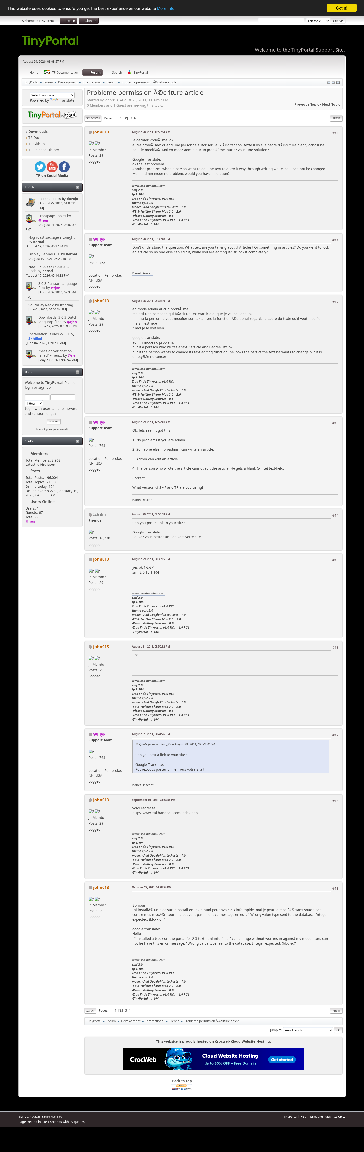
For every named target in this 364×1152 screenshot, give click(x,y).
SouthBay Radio (41, 305)
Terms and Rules (320, 1116)
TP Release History (43, 149)
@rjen (43, 220)
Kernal (38, 241)
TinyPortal (290, 1116)
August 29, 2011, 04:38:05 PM (151, 559)
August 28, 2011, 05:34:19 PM (151, 301)
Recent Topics (49, 198)
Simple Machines (52, 1116)
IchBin (99, 514)
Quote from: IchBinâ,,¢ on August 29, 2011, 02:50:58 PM (177, 744)
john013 (101, 132)
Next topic (331, 104)
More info (165, 8)
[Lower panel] (333, 82)
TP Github (36, 143)
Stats (29, 441)
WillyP (99, 239)
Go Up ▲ (339, 1116)
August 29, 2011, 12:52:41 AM (151, 422)
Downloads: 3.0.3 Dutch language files (57, 319)
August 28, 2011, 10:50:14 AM (151, 132)
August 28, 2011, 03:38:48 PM (151, 239)
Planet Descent (142, 273)
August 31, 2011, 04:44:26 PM (151, 734)
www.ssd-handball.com (148, 186)
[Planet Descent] (91, 269)
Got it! (341, 8)
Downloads (37, 131)
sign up (44, 387)
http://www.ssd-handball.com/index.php (165, 812)
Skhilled (35, 338)
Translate (66, 100)
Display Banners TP (44, 254)
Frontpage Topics (52, 215)
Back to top (182, 1080)
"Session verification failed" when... (55, 353)
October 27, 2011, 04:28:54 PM (151, 887)
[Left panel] (329, 82)
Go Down (93, 118)
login (29, 387)
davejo (72, 198)
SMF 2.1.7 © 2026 (29, 1116)
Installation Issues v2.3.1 (49, 334)
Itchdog (66, 305)
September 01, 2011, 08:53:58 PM (153, 800)
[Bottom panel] (338, 82)
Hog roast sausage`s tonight (51, 237)
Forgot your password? (52, 429)
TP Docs (34, 137)
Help (303, 1116)
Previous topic (306, 104)
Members (39, 453)
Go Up (90, 1010)
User (28, 372)
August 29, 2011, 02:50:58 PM (151, 514)
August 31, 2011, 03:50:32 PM (151, 646)
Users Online (42, 501)
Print (336, 118)
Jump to (275, 1030)
